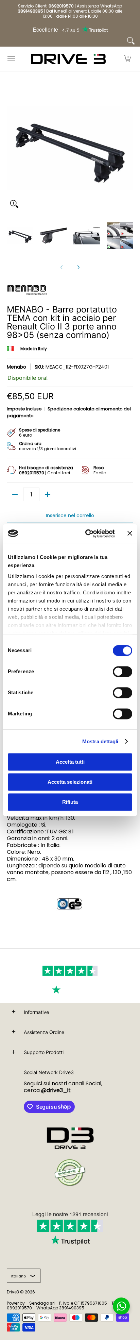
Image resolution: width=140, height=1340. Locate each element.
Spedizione (60, 409)
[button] (127, 59)
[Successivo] (78, 267)
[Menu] (11, 59)
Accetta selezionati (70, 782)
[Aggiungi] (47, 494)
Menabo (16, 366)
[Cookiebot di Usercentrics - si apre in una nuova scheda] (86, 533)
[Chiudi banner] (129, 533)
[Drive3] (68, 59)
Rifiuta (70, 802)
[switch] (122, 671)
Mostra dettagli (100, 741)
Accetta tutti (70, 762)
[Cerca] (131, 41)
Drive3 (13, 1292)
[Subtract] (15, 494)
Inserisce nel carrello (70, 515)
